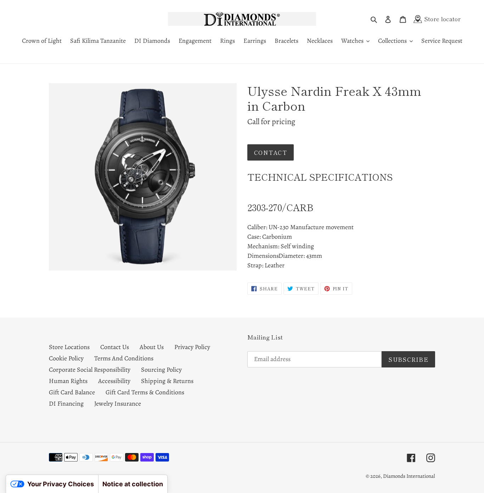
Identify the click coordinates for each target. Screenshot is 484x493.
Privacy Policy (192, 347)
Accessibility (114, 381)
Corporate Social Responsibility (89, 369)
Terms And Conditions (123, 358)
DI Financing (66, 403)
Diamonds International (409, 476)
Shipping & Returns (167, 381)
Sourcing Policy (161, 369)
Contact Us (114, 347)
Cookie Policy (66, 358)
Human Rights (68, 381)
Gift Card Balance (72, 392)
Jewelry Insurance (117, 403)
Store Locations (69, 347)
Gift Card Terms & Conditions (145, 392)
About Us (152, 347)
